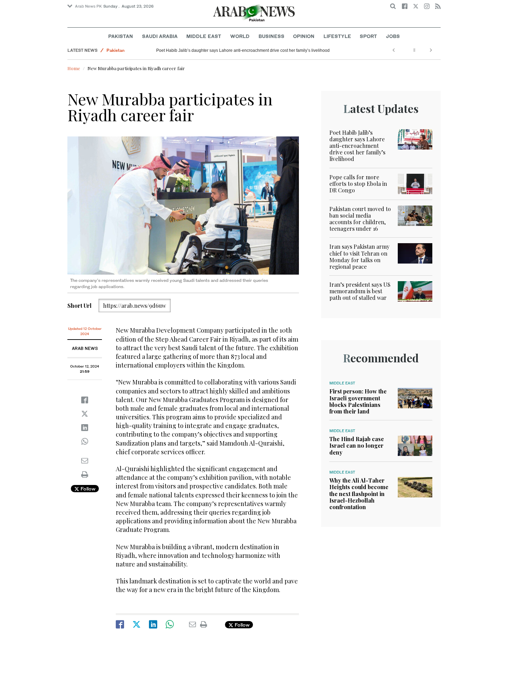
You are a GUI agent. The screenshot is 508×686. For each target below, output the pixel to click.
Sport (368, 36)
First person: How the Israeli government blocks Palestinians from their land (358, 401)
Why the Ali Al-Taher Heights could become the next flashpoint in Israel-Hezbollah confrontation (358, 494)
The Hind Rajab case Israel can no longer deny (356, 445)
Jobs (393, 36)
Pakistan (120, 36)
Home (73, 68)
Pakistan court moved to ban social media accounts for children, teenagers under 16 (360, 218)
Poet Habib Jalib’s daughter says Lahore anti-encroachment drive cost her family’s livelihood (243, 50)
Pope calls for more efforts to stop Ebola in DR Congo (358, 183)
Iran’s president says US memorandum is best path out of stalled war (360, 291)
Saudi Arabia (160, 36)
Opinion (303, 36)
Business (271, 36)
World (240, 36)
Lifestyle (337, 36)
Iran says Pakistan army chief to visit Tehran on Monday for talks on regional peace (359, 256)
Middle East (203, 36)
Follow (87, 489)
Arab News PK (88, 6)
